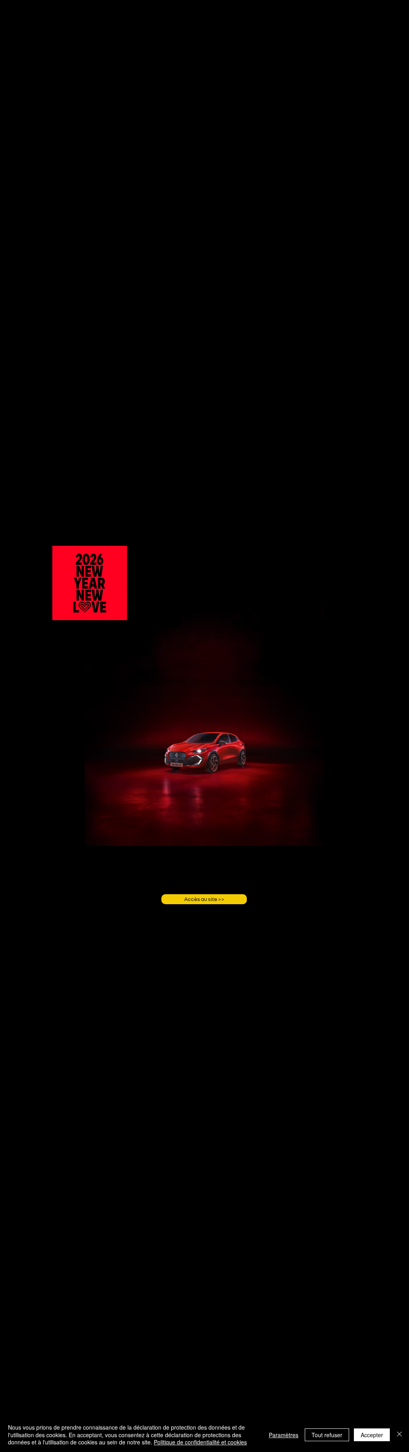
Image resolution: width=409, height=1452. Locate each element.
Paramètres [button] (283, 1435)
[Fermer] (399, 1435)
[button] (117, 611)
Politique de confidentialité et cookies (200, 1442)
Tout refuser (327, 1435)
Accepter (372, 1435)
